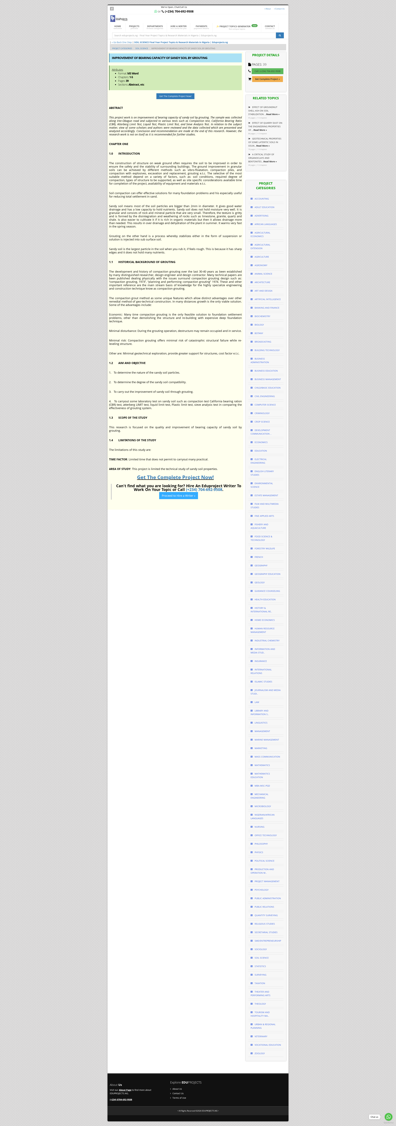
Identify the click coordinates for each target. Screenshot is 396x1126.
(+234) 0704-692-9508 (121, 1099)
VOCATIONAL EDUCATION (267, 1044)
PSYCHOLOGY (261, 889)
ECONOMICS (261, 442)
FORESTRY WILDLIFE (264, 548)
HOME (118, 27)
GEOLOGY (259, 582)
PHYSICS (258, 852)
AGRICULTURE (261, 256)
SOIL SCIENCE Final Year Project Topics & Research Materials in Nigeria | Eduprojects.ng (181, 42)
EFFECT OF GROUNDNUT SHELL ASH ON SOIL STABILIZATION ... (264, 111)
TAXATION (259, 983)
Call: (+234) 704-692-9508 (267, 71)
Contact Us (280, 8)
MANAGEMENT (262, 731)
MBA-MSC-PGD (262, 785)
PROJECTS (134, 27)
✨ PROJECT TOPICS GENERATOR (236, 27)
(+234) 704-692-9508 (204, 489)
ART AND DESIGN (263, 290)
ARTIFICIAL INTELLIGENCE (267, 299)
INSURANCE (260, 661)
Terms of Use (179, 1097)
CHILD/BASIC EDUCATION (267, 387)
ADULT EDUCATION (264, 207)
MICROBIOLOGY (262, 806)
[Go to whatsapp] (388, 1117)
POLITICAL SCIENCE (264, 860)
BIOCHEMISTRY (262, 316)
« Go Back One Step (122, 42)
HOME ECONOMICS (264, 620)
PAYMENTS (201, 27)
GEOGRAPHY (260, 565)
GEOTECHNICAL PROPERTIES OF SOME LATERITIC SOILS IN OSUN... (264, 142)
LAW (256, 702)
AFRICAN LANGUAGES (265, 224)
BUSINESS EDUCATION (266, 370)
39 (265, 64)
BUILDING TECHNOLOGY (267, 350)
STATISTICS (260, 966)
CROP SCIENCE (262, 421)
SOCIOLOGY (260, 949)
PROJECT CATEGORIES (122, 48)
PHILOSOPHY (261, 843)
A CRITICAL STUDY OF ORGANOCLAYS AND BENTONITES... (262, 158)
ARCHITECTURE (262, 282)
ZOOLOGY (259, 1053)
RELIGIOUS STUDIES (264, 923)
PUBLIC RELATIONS (264, 906)
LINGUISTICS (260, 722)
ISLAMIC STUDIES (263, 681)
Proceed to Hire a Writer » (178, 495)
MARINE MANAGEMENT (266, 739)
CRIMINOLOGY (262, 413)
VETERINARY (260, 1036)
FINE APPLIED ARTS (264, 515)
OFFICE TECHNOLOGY (265, 835)
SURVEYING (260, 974)
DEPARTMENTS (155, 27)
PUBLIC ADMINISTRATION (267, 898)
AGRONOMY (260, 265)
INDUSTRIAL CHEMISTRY (267, 640)
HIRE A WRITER (178, 27)
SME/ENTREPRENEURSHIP (267, 940)
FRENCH (258, 557)
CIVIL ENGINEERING (264, 396)
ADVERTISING (261, 215)
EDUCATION (260, 450)
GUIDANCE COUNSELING (267, 590)
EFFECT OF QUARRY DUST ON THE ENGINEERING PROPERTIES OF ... (265, 126)
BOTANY (258, 333)
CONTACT (270, 27)
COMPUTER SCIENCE (265, 404)
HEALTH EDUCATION (265, 599)
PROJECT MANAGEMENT (267, 881)
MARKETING (260, 748)
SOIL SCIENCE (141, 48)
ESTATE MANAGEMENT (266, 495)
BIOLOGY (259, 324)
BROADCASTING (262, 341)
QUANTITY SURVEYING (266, 915)
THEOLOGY (260, 1003)
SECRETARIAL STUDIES (266, 932)
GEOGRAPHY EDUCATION (267, 573)
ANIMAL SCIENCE (263, 273)
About (268, 8)
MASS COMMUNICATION (267, 756)
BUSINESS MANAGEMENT (267, 379)
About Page (125, 1089)
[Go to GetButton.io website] (389, 1123)
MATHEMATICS (262, 765)
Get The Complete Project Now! (175, 96)
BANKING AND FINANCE (266, 307)
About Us (177, 1088)
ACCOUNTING (261, 198)
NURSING (259, 826)
